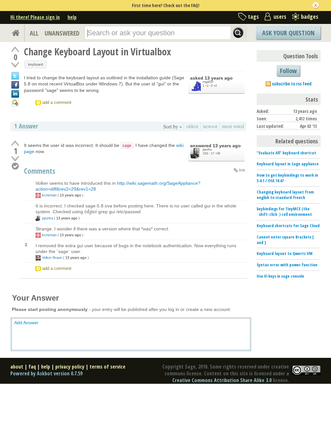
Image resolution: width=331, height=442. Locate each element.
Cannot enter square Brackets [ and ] (285, 239)
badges (309, 16)
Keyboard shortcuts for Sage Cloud (288, 225)
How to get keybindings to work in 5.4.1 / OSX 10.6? (287, 177)
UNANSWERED (62, 33)
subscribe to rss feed (292, 84)
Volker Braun (52, 258)
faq (32, 366)
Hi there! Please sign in (35, 17)
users (279, 16)
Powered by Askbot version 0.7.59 (46, 373)
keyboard (35, 64)
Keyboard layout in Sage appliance (288, 164)
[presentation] (90, 211)
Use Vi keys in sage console (280, 276)
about (16, 366)
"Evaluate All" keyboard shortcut (286, 153)
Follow (288, 70)
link (242, 170)
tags (253, 16)
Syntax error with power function (287, 265)
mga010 (208, 81)
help (72, 17)
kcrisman (49, 195)
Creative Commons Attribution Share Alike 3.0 (222, 380)
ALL (34, 33)
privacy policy (69, 366)
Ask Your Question (288, 32)
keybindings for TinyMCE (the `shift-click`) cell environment (284, 211)
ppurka (207, 149)
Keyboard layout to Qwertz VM (285, 253)
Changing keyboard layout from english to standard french (285, 194)
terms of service (107, 366)
